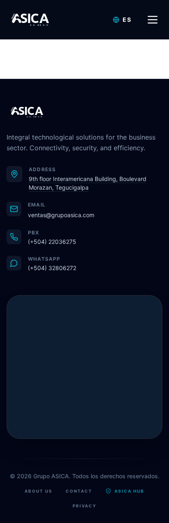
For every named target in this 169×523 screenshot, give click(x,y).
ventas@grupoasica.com (61, 214)
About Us (39, 491)
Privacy (84, 505)
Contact (79, 491)
